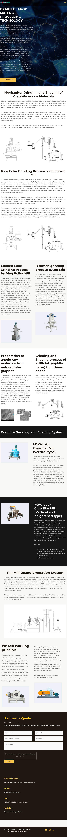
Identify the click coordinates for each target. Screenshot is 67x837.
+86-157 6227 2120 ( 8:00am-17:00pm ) (16, 802)
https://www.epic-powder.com (13, 812)
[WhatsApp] (53, 830)
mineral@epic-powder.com (12, 792)
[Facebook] (46, 830)
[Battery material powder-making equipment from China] (5, 2)
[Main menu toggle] (65, 2)
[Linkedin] (50, 830)
